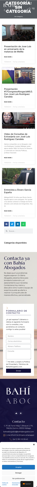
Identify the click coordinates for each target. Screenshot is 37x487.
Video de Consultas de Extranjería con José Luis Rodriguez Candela (17, 136)
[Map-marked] (16, 413)
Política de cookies (5, 483)
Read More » (8, 57)
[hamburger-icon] (33, 9)
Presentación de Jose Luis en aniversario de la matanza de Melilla (17, 49)
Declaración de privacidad (16, 483)
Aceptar (19, 467)
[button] (34, 444)
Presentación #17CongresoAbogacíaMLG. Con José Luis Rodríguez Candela (18, 93)
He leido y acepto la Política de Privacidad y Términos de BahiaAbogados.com (18, 364)
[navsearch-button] (30, 8)
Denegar (18, 473)
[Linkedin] (21, 413)
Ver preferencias (18, 478)
